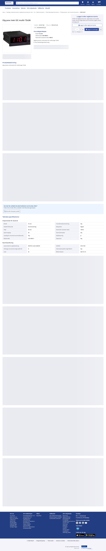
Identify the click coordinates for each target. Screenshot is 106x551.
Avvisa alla (58, 106)
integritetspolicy (55, 81)
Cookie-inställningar (37, 100)
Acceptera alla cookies (71, 106)
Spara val (36, 106)
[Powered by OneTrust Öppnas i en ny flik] (72, 111)
